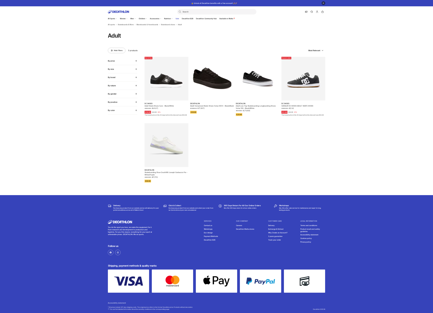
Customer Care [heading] (275, 221)
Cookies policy (306, 238)
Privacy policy (305, 242)
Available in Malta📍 (227, 19)
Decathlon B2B (187, 19)
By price (111, 61)
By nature (112, 85)
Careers (239, 225)
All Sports (112, 19)
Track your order (274, 240)
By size (111, 69)
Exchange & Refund (275, 229)
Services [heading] (207, 221)
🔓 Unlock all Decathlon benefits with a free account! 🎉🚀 (214, 3)
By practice (112, 102)
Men (132, 19)
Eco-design (208, 233)
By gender (112, 94)
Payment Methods (211, 236)
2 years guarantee (275, 236)
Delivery (271, 225)
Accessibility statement (309, 235)
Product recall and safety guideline (310, 230)
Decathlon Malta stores (245, 229)
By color (111, 110)
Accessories (155, 19)
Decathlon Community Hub (206, 19)
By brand (111, 77)
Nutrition (167, 19)
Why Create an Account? (277, 233)
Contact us (208, 225)
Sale (177, 19)
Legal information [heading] (308, 221)
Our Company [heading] (242, 221)
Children (142, 19)
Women (123, 19)
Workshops (208, 229)
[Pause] (323, 3)
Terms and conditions (308, 225)
